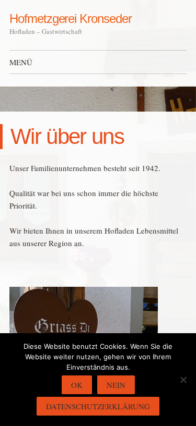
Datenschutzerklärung (98, 406)
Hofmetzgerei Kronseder (70, 18)
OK (77, 385)
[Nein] (183, 379)
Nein (116, 385)
